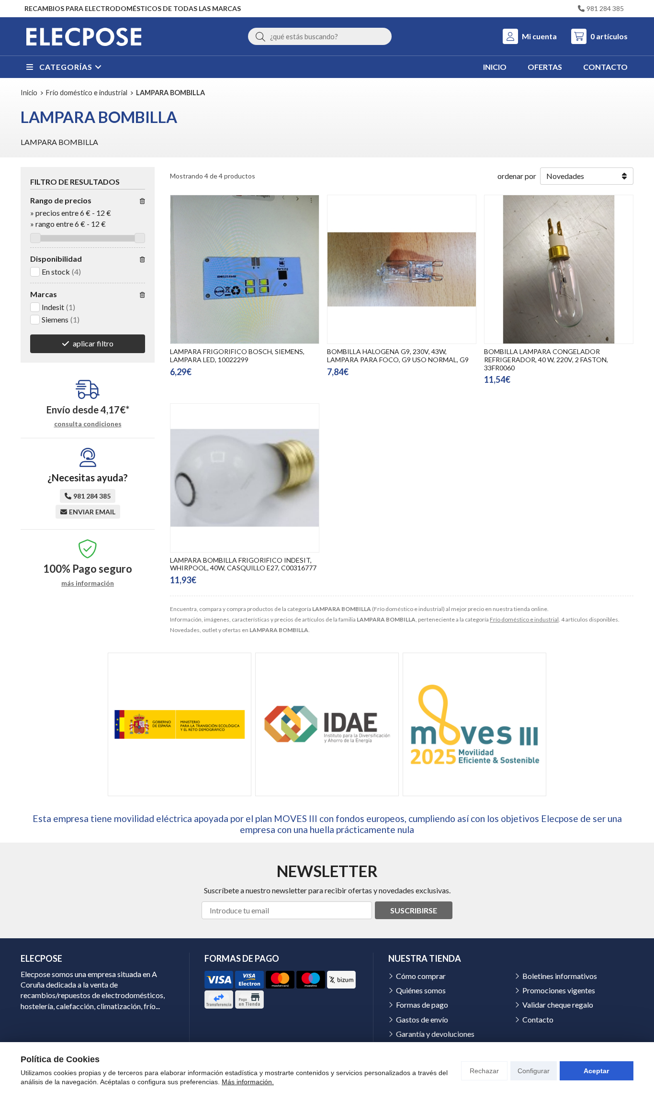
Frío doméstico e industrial (524, 619)
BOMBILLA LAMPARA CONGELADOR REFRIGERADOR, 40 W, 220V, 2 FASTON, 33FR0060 (546, 359)
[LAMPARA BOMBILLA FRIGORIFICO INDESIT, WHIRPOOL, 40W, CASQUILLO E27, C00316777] (244, 478)
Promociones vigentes (558, 990)
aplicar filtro (93, 343)
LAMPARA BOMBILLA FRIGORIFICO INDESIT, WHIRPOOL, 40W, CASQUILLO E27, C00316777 (243, 564)
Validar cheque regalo (557, 1004)
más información (87, 583)
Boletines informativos (559, 975)
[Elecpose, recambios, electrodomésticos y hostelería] (83, 36)
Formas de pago (422, 1004)
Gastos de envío (422, 1019)
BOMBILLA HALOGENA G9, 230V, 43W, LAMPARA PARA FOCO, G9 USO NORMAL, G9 (398, 355)
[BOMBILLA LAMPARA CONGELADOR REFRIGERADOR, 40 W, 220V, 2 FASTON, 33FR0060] (559, 269)
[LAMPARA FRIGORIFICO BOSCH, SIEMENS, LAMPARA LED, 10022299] (244, 269)
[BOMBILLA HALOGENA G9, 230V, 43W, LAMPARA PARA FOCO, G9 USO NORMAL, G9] (401, 269)
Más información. (248, 1082)
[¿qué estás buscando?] (320, 36)
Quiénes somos (421, 990)
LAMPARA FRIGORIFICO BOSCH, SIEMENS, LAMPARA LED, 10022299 (237, 355)
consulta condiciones (88, 424)
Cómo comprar (421, 975)
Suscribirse (413, 910)
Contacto (537, 1019)
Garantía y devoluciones (435, 1033)
